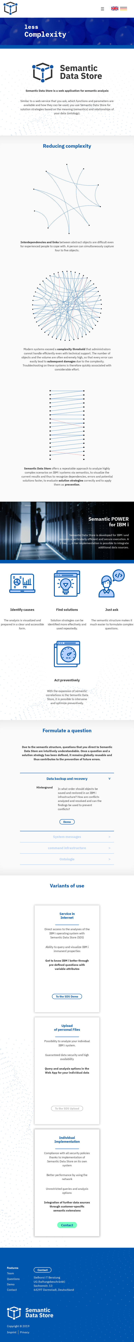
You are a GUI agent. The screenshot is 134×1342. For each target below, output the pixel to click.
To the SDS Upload (67, 1108)
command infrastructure (67, 848)
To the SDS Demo (67, 996)
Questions (13, 1279)
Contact (67, 1225)
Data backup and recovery (67, 778)
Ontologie (67, 859)
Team (10, 1273)
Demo (67, 822)
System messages (67, 836)
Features (12, 1268)
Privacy (24, 1332)
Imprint (11, 1332)
